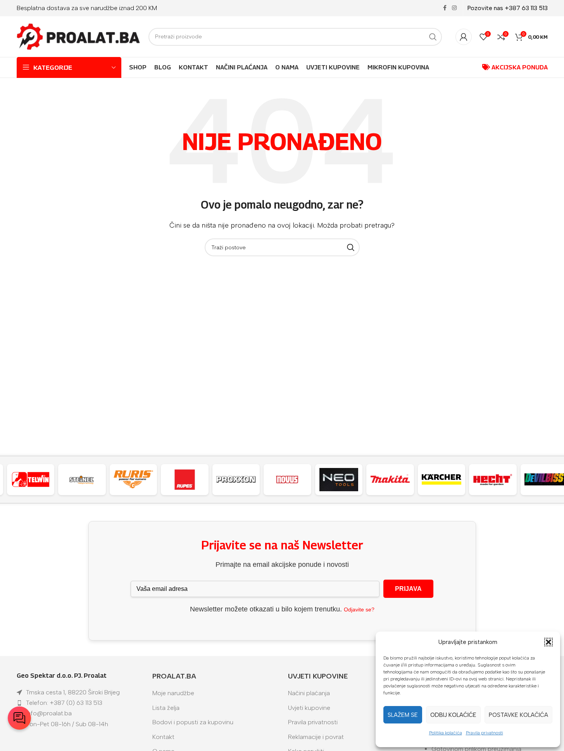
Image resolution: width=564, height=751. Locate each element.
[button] (548, 642)
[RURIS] (134, 479)
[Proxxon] (236, 479)
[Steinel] (82, 479)
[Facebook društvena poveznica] (445, 8)
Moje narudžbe (173, 693)
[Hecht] (492, 479)
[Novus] (287, 479)
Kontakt (163, 737)
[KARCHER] (442, 479)
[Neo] (339, 479)
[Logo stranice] (79, 36)
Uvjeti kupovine (309, 707)
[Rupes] (185, 479)
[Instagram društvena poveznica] (454, 8)
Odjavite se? (359, 609)
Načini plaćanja (309, 693)
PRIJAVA (408, 588)
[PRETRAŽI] (433, 37)
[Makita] (390, 479)
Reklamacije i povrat (316, 737)
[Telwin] (31, 479)
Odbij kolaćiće (453, 714)
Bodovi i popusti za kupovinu (192, 722)
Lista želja (165, 707)
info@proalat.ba (49, 713)
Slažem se (403, 714)
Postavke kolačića (518, 714)
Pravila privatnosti (484, 732)
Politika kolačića (445, 732)
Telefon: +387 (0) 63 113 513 (64, 702)
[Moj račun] (464, 37)
